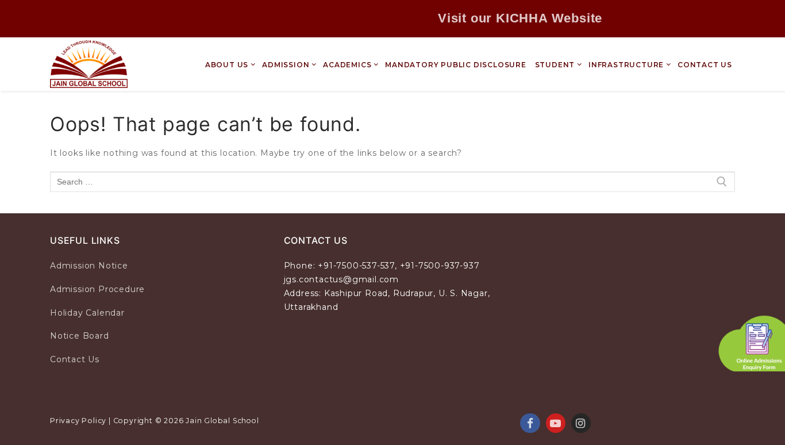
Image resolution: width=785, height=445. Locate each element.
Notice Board (79, 336)
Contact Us (74, 359)
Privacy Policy (78, 420)
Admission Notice (89, 265)
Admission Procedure (97, 289)
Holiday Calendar (87, 313)
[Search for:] (392, 181)
